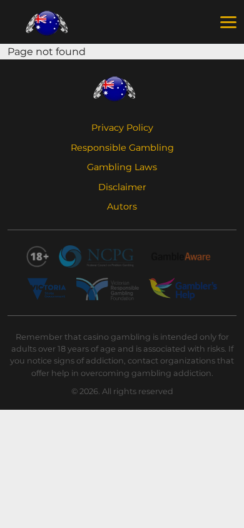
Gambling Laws (122, 167)
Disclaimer (122, 187)
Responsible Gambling (122, 147)
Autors (122, 206)
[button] (228, 22)
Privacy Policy (122, 127)
